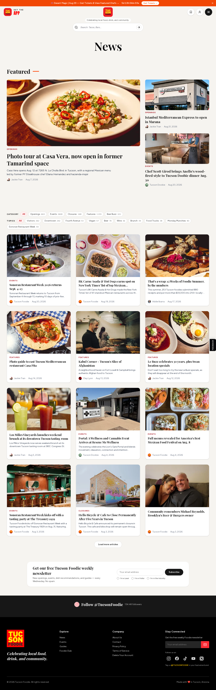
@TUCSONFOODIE (179, 665)
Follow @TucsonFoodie (102, 604)
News (62, 637)
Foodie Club (66, 651)
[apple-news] (201, 658)
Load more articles (108, 544)
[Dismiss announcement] (212, 3)
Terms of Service (120, 651)
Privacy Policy (119, 646)
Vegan (94, 220)
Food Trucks (154, 220)
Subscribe (174, 572)
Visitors (33, 220)
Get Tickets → (150, 3)
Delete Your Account (122, 655)
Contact (116, 642)
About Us (117, 637)
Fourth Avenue (74, 220)
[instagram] (168, 658)
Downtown (52, 220)
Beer (107, 220)
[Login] (199, 12)
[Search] (138, 27)
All (23, 214)
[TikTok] (185, 658)
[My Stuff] (190, 12)
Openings (37, 214)
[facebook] (176, 658)
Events (56, 214)
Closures (74, 214)
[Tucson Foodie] (108, 12)
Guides (63, 646)
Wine (121, 220)
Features (94, 214)
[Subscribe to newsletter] (205, 644)
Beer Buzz (114, 214)
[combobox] (107, 27)
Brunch (135, 220)
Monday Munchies (178, 220)
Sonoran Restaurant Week (24, 226)
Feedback (213, 345)
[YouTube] (193, 658)
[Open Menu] (208, 12)
